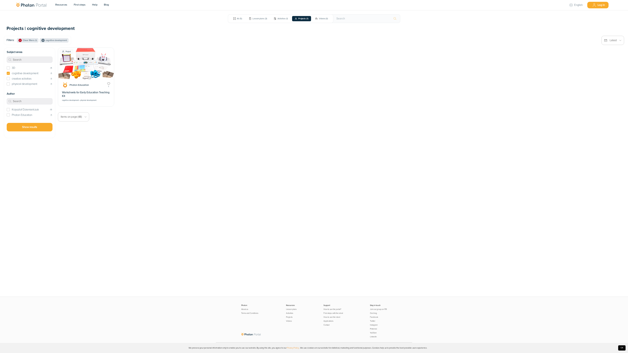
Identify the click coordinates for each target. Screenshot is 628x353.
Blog (106, 4)
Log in (601, 5)
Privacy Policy (293, 348)
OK (621, 347)
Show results (29, 127)
